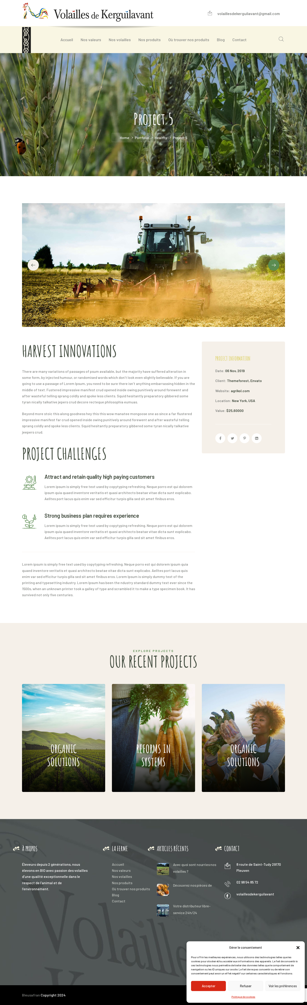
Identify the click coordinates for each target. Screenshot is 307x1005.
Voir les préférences (283, 986)
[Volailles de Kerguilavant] (88, 10)
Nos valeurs (121, 870)
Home (124, 137)
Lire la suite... (55, 779)
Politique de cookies (243, 996)
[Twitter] (232, 438)
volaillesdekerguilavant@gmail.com (248, 13)
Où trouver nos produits (131, 889)
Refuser (245, 986)
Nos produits (122, 883)
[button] (298, 947)
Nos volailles (122, 876)
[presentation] (33, 265)
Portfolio (142, 137)
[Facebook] (220, 438)
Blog (115, 895)
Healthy (161, 137)
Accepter (208, 986)
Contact (118, 901)
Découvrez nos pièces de (192, 885)
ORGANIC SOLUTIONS (51, 730)
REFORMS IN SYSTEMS (142, 730)
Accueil (118, 864)
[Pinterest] (244, 438)
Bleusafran (31, 995)
